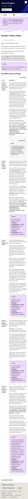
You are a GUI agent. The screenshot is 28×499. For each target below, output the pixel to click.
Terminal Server (8, 31)
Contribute (3, 493)
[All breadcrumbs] (2, 32)
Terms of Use (18, 495)
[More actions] (26, 32)
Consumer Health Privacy (7, 495)
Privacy (9, 493)
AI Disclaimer (4, 491)
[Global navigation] (1, 15)
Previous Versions (13, 491)
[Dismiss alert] (26, 2)
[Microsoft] (14, 15)
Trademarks (3, 497)
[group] (14, 277)
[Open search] (21, 15)
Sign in (25, 14)
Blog (19, 491)
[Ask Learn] (23, 32)
